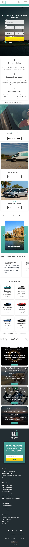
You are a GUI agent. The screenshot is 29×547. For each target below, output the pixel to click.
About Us (4, 523)
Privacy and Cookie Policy (8, 471)
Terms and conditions (7, 473)
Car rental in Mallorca (7, 489)
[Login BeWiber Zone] (22, 2)
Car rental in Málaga (7, 487)
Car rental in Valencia (7, 494)
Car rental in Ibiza (6, 491)
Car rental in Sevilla (6, 496)
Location (6, 19)
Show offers (14, 39)
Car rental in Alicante (7, 485)
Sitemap (4, 477)
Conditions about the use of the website (11, 475)
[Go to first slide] (25, 235)
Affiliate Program (6, 521)
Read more (14, 365)
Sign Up (14, 459)
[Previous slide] (4, 235)
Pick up (6, 25)
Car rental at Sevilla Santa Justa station (11, 498)
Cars (3, 526)
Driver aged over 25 (9, 42)
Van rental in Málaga (7, 507)
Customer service (6, 519)
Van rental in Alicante (7, 505)
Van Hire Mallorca (6, 510)
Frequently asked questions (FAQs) (10, 517)
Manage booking (14, 36)
